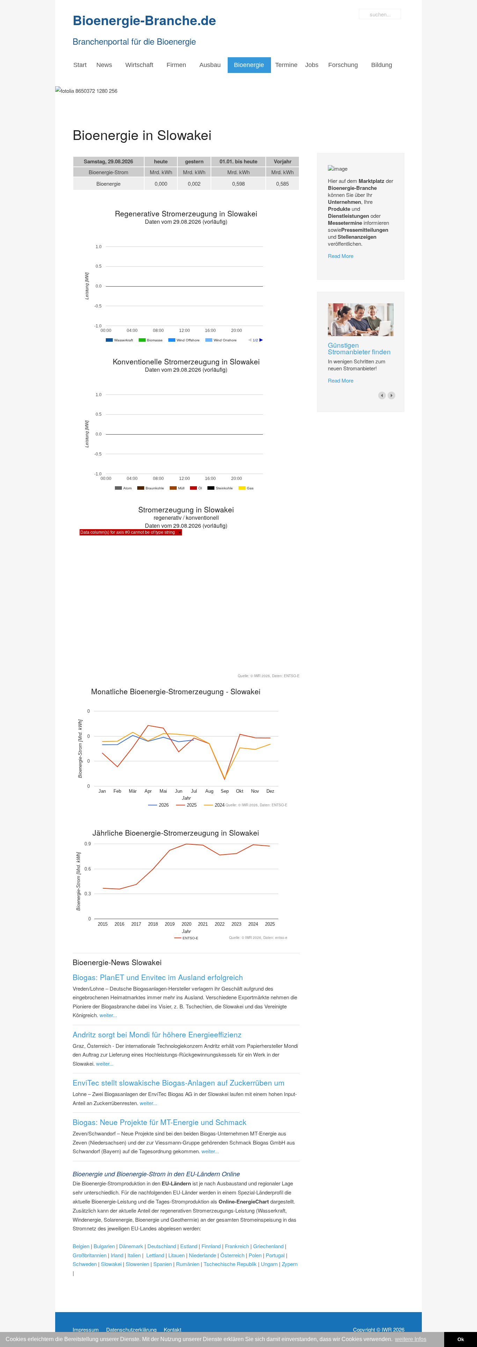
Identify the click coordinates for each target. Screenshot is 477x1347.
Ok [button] (460, 1339)
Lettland (155, 1255)
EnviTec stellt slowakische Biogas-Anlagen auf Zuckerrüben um (179, 1082)
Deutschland (161, 1246)
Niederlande (202, 1255)
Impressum (86, 1329)
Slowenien (137, 1263)
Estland (188, 1246)
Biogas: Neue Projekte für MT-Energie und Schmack (160, 1122)
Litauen (176, 1255)
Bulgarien (105, 1246)
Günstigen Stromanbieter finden (359, 348)
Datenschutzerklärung (131, 1329)
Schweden (85, 1263)
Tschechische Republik (230, 1263)
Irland (117, 1255)
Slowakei (111, 1263)
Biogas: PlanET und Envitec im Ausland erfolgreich (158, 977)
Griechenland (268, 1246)
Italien (134, 1255)
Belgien (81, 1246)
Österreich (233, 1255)
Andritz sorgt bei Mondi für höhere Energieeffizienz (157, 1034)
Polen (255, 1255)
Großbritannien (90, 1255)
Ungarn (268, 1263)
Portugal (275, 1255)
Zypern (290, 1263)
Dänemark (131, 1246)
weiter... (108, 1015)
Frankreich (237, 1246)
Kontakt (172, 1329)
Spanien (162, 1263)
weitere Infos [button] (410, 1339)
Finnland (211, 1246)
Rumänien (187, 1263)
